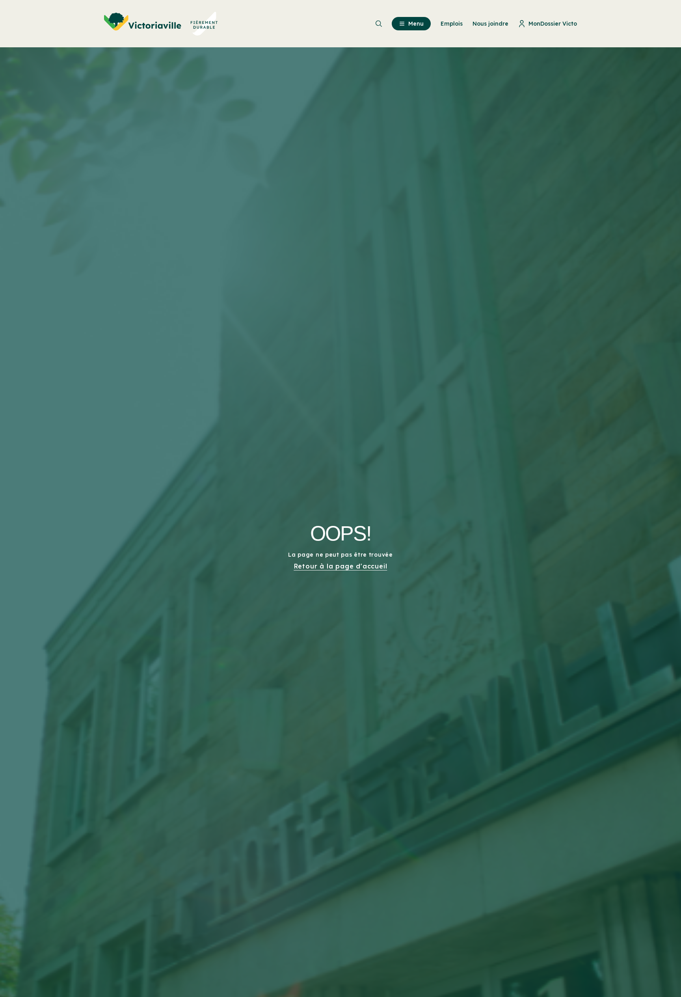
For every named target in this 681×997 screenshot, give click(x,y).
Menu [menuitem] (416, 23)
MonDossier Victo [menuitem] (552, 23)
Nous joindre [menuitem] (490, 23)
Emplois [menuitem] (452, 23)
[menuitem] (161, 23)
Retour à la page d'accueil (340, 566)
